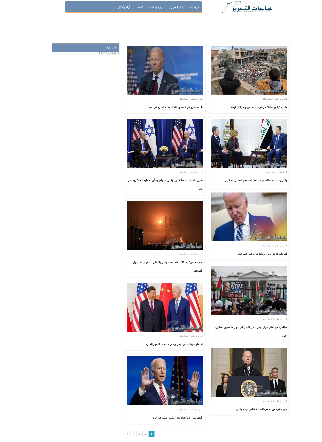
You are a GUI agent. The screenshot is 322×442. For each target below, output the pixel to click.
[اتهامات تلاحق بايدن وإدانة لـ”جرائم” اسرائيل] (249, 216)
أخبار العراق (282, 172)
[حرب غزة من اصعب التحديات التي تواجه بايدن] (249, 372)
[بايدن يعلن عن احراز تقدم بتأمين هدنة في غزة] (165, 380)
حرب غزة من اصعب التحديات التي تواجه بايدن (261, 409)
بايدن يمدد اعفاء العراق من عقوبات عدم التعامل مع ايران (255, 180)
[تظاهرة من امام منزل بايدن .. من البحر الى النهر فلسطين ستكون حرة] (249, 290)
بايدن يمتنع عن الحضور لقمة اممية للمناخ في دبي (176, 107)
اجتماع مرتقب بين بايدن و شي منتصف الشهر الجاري (174, 344)
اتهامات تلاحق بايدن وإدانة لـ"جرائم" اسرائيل (262, 253)
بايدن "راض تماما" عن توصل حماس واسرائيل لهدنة (258, 107)
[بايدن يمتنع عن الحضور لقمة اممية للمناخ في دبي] (165, 70)
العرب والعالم (197, 99)
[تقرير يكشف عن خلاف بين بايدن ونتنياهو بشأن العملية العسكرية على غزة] (165, 143)
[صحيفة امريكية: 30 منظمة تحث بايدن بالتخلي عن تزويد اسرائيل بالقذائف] (165, 225)
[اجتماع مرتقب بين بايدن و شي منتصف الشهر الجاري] (165, 307)
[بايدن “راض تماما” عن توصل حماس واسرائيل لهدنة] (249, 70)
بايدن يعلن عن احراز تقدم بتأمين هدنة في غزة (178, 417)
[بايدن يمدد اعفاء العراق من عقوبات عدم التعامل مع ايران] (249, 143)
